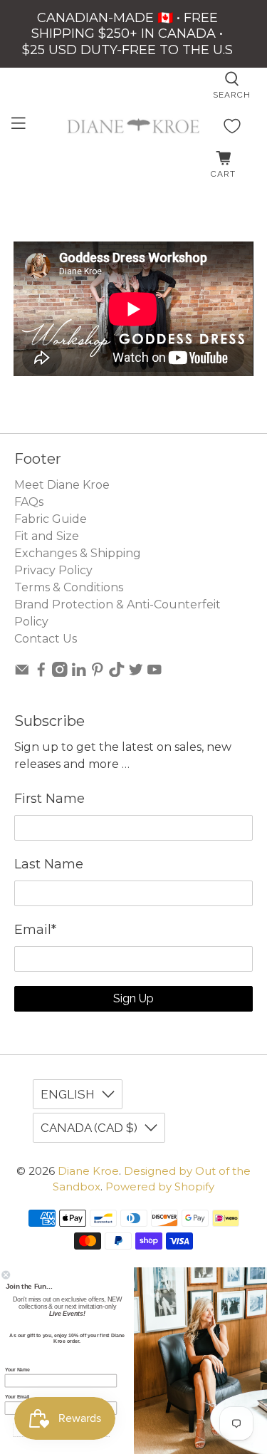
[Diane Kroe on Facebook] (41, 673)
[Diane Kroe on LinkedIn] (79, 673)
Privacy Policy (53, 570)
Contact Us (45, 638)
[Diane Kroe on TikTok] (117, 673)
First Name (49, 798)
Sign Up (133, 998)
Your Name (16, 1369)
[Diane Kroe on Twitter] (136, 673)
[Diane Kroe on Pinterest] (97, 673)
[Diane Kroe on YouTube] (154, 673)
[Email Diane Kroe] (22, 673)
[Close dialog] (5, 1274)
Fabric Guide (50, 519)
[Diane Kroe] (134, 125)
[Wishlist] (232, 126)
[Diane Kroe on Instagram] (60, 673)
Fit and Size (46, 536)
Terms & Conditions (68, 587)
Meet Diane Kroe (62, 485)
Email (35, 930)
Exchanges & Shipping (77, 553)
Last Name (48, 864)
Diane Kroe (88, 1171)
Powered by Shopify (159, 1186)
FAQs (28, 502)
